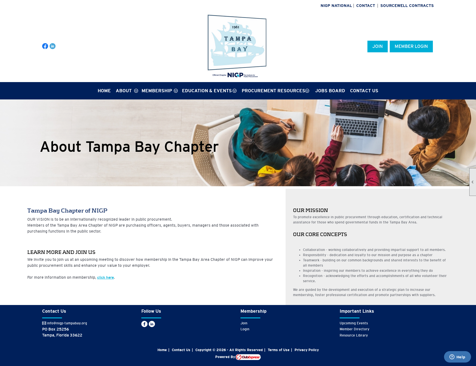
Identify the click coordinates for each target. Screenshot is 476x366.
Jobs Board (330, 90)
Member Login (411, 46)
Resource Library (354, 335)
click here (105, 277)
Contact (365, 5)
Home (104, 90)
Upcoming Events (354, 323)
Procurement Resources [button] (273, 90)
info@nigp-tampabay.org (67, 323)
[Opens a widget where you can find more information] (457, 357)
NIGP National (336, 5)
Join (377, 46)
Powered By (225, 357)
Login (244, 329)
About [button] (124, 90)
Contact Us (364, 90)
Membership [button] (157, 90)
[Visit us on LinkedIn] (53, 46)
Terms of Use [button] (279, 350)
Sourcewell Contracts (407, 5)
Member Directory (354, 329)
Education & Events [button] (207, 90)
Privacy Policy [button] (307, 350)
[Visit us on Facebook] (45, 46)
